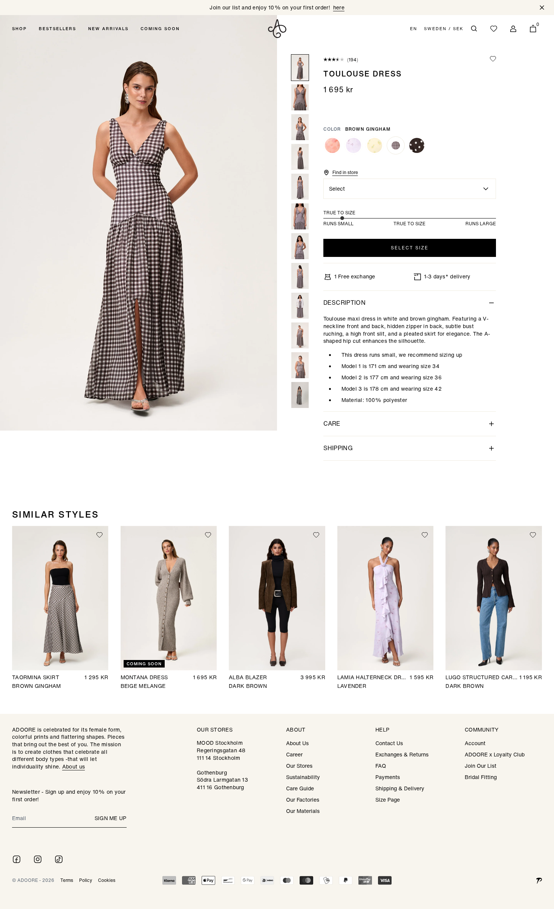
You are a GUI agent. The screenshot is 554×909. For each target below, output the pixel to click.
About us (73, 766)
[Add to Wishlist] (493, 58)
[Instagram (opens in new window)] (37, 859)
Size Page (387, 800)
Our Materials (303, 811)
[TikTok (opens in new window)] (58, 859)
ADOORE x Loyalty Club (495, 754)
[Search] (474, 28)
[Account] (513, 28)
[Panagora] (539, 880)
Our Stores (299, 766)
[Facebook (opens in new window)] (16, 859)
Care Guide (300, 788)
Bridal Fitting (481, 777)
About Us (297, 743)
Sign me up (111, 818)
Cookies (106, 880)
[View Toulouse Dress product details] (332, 145)
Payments (387, 777)
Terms (66, 880)
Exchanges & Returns (402, 754)
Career (294, 754)
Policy (85, 880)
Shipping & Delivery (399, 788)
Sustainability (303, 777)
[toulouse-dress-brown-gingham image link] (138, 223)
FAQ (380, 766)
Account (475, 743)
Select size (410, 247)
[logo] (277, 28)
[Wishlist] (493, 28)
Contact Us (389, 743)
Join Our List (480, 766)
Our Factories (302, 800)
